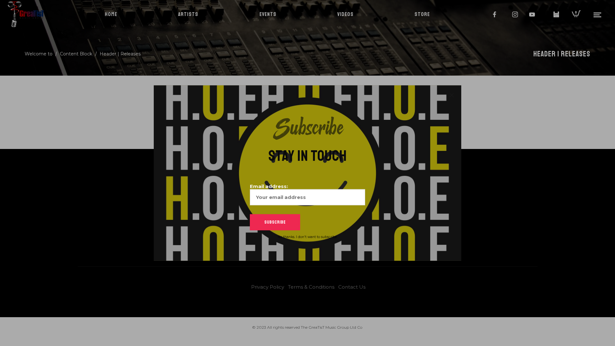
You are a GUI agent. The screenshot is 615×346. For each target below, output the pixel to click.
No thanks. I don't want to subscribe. (308, 237)
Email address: (269, 186)
